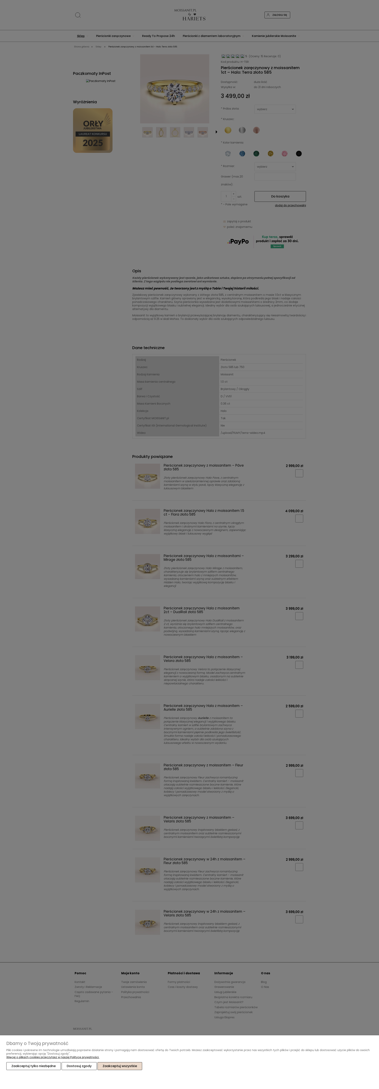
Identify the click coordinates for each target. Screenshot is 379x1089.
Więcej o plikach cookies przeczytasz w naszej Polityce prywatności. (52, 1057)
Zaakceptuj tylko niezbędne (33, 1066)
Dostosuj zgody (79, 1066)
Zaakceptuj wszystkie (120, 1066)
